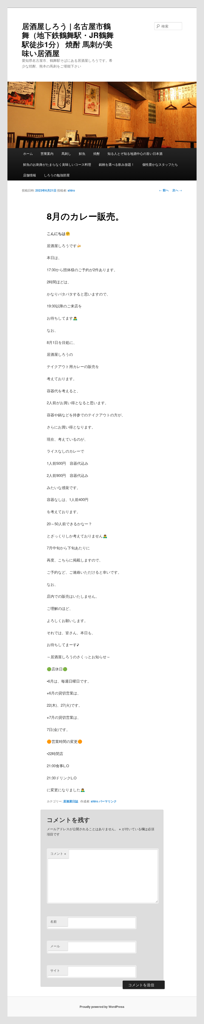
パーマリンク (108, 801)
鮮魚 (82, 153)
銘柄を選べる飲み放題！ (116, 164)
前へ (164, 190)
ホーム (28, 153)
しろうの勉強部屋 (57, 175)
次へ (177, 190)
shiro (71, 190)
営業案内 (47, 153)
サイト (55, 970)
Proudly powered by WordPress (102, 1006)
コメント (58, 853)
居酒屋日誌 (70, 801)
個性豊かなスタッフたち (160, 164)
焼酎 (96, 153)
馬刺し (66, 153)
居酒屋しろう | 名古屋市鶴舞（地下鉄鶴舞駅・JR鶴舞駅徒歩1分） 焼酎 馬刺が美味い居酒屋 (68, 39)
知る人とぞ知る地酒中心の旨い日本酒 (134, 153)
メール (55, 946)
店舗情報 (29, 175)
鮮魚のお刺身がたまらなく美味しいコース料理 (57, 164)
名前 (53, 921)
